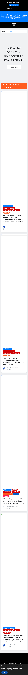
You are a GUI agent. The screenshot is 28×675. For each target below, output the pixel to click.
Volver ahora (14, 67)
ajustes (20, 669)
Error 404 (9, 31)
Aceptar (4, 672)
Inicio (3, 31)
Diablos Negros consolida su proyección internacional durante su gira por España (14, 501)
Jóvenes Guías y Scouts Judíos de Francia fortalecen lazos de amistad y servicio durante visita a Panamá (13, 219)
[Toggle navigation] (14, 24)
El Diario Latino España (12, 227)
